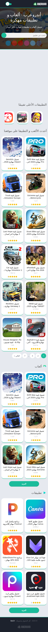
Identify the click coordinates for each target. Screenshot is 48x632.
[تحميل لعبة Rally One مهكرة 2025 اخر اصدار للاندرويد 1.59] (23, 117)
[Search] (3, 35)
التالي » (17, 356)
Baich (13, 621)
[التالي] (2, 118)
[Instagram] (26, 43)
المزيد (24, 483)
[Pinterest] (14, 43)
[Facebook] (39, 43)
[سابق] (46, 118)
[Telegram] (8, 43)
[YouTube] (20, 43)
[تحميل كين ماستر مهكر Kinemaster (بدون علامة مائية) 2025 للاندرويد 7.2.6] (8, 117)
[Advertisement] (24, 76)
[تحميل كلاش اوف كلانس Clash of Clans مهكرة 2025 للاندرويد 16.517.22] (37, 117)
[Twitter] (32, 43)
